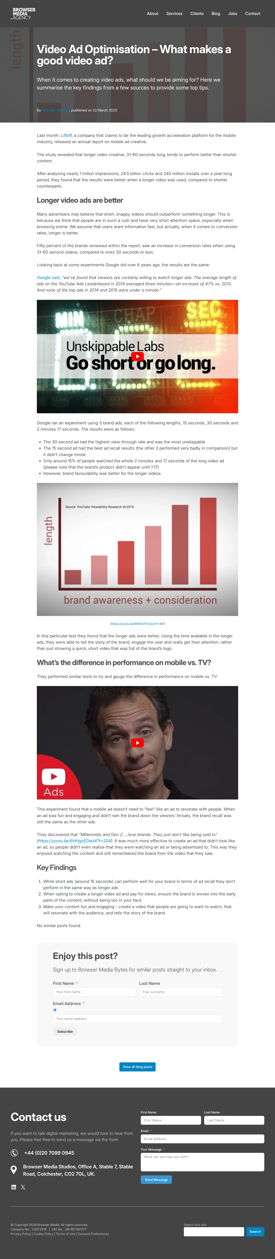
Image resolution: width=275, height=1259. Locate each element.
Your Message (151, 1149)
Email (145, 1131)
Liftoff (66, 135)
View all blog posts (137, 1067)
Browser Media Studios (49, 1167)
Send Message (156, 1180)
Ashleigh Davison (55, 110)
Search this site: (195, 1225)
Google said (48, 277)
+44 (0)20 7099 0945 (49, 1153)
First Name (63, 983)
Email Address (67, 1003)
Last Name (149, 983)
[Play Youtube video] (137, 356)
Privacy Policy (21, 1234)
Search (255, 1232)
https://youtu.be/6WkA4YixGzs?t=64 (137, 624)
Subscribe (65, 1031)
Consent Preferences (93, 1234)
